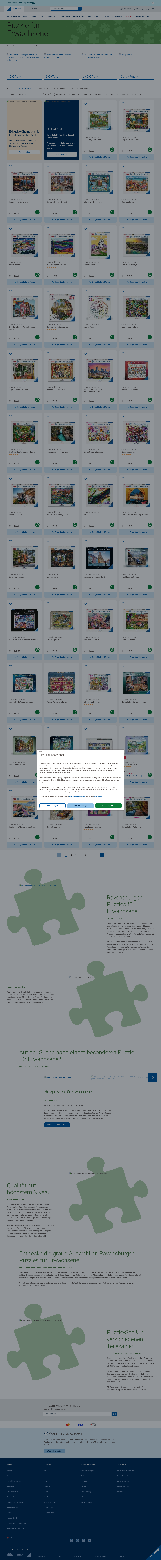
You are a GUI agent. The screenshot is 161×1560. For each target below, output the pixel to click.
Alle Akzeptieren (108, 806)
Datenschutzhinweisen (77, 797)
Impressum (98, 797)
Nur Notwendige (80, 806)
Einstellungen (52, 806)
